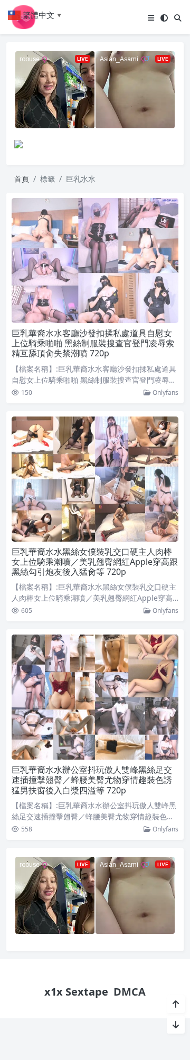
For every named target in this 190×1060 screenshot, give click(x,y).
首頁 (21, 179)
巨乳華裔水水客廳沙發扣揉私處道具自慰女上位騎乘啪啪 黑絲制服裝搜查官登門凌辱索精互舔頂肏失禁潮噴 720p (93, 343)
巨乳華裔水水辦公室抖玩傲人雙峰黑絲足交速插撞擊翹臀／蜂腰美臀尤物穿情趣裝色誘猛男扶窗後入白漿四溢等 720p (92, 780)
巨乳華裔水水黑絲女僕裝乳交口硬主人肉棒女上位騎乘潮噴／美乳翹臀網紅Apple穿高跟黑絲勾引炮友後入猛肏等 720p (95, 562)
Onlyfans (164, 392)
